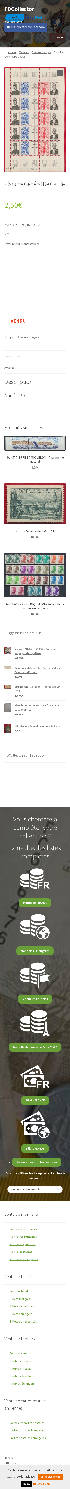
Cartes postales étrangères (28, 1438)
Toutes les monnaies (23, 1229)
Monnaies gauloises (23, 1244)
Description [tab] (12, 356)
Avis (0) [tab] (9, 367)
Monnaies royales (21, 1251)
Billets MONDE (35, 1148)
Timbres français (41, 52)
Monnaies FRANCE (35, 903)
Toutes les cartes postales (27, 1423)
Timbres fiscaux (20, 1368)
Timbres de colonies (23, 1376)
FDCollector (19, 9)
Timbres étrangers (22, 1383)
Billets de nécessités (23, 1321)
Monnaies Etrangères (35, 951)
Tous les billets (20, 1291)
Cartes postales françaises (27, 1430)
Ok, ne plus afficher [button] (50, 1476)
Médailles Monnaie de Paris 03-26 (35, 1047)
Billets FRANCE (35, 1100)
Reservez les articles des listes (37, 1162)
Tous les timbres (21, 1353)
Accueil (12, 52)
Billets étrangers (21, 1314)
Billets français (20, 1299)
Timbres (24, 52)
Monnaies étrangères (24, 1259)
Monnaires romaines (23, 1236)
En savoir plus (41, 1483)
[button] (60, 73)
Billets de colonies (22, 1306)
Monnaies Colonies (35, 999)
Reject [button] (26, 1483)
